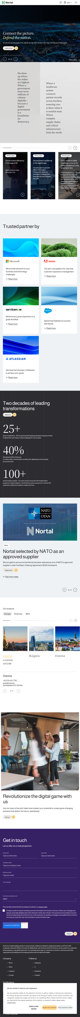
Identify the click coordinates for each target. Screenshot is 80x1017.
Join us (7, 817)
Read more (13, 279)
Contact (11, 975)
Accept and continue (49, 1007)
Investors (11, 971)
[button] (61, 2)
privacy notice (43, 907)
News (10, 967)
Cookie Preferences (11, 1014)
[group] (15, 646)
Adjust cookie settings (33, 1007)
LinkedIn (37, 975)
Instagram (37, 963)
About (10, 963)
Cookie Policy (11, 1003)
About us (8, 415)
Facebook (37, 971)
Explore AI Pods (10, 48)
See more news (11, 574)
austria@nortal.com (9, 683)
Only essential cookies (65, 1007)
